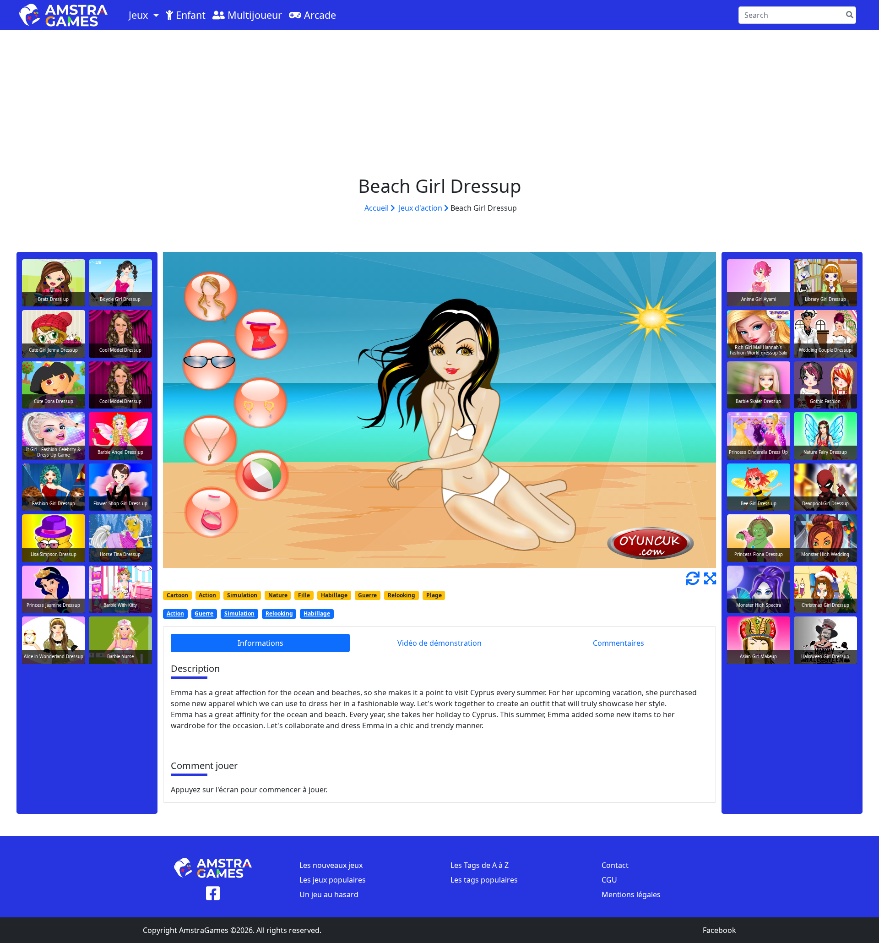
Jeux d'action (421, 208)
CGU (609, 880)
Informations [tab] (260, 643)
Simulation (242, 595)
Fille (304, 595)
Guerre (367, 595)
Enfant (189, 15)
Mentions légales (631, 894)
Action (207, 595)
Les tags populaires (484, 880)
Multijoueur (253, 15)
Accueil (377, 208)
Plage (434, 595)
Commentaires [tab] (618, 643)
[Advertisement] (439, 99)
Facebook (719, 930)
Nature (278, 595)
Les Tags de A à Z (479, 865)
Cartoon (177, 595)
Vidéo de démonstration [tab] (439, 643)
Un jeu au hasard (328, 894)
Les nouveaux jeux (331, 865)
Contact (615, 865)
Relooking (401, 595)
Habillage (334, 595)
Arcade (318, 15)
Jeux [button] (140, 15)
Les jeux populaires (332, 880)
